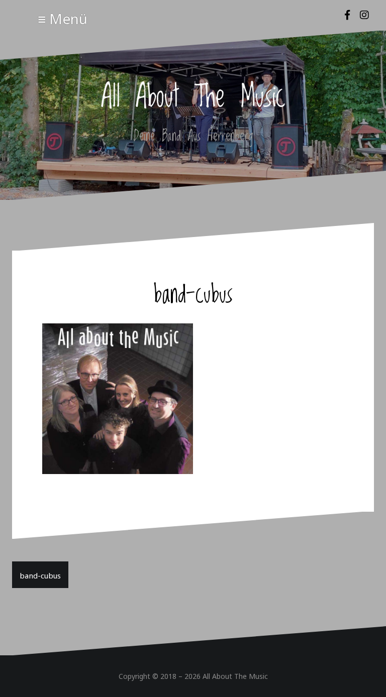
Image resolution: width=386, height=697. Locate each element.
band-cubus (40, 575)
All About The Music (193, 97)
